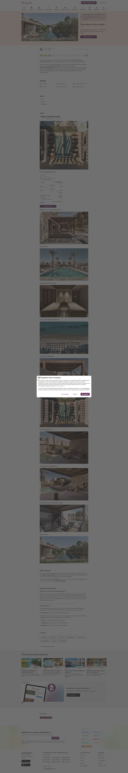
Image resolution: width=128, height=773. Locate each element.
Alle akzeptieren (85, 394)
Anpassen (75, 394)
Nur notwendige (65, 394)
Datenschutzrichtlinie (59, 386)
